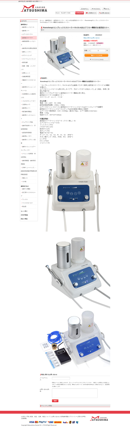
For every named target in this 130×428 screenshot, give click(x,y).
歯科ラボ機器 (26, 189)
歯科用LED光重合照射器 (29, 48)
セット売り (24, 211)
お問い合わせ (105, 13)
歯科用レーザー (27, 136)
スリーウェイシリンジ (29, 59)
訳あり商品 (24, 219)
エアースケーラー (27, 34)
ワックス (25, 199)
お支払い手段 (25, 416)
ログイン (85, 9)
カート (107, 9)
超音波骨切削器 (27, 132)
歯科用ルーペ (26, 108)
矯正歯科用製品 (27, 111)
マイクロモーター (27, 203)
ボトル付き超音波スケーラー (74, 20)
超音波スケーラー (59, 20)
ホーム (42, 20)
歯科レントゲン (27, 52)
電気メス (25, 178)
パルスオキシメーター (29, 101)
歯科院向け (48, 20)
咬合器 (24, 206)
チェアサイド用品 (27, 122)
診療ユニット (26, 73)
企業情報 (24, 418)
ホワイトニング (27, 55)
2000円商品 (24, 215)
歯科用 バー (25, 30)
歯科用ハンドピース (28, 27)
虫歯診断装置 (26, 76)
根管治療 (25, 62)
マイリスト (96, 9)
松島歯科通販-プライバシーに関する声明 (73, 416)
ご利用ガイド (92, 13)
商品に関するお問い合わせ (92, 38)
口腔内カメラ (26, 104)
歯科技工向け (25, 186)
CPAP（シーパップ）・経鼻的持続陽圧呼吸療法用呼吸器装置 (29, 171)
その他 (24, 181)
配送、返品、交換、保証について (40, 416)
